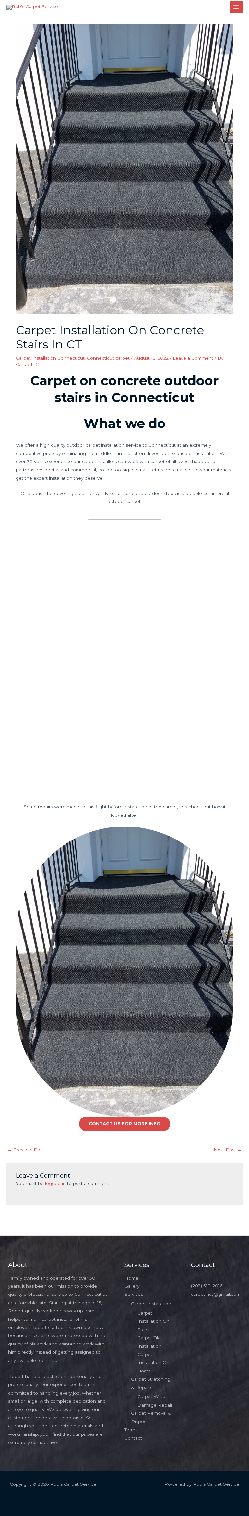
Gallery (131, 1286)
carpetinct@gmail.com (216, 1294)
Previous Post (25, 1149)
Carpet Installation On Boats (153, 1362)
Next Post (228, 1149)
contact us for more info (124, 1123)
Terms (130, 1429)
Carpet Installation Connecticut (50, 357)
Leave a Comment (193, 357)
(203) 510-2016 (206, 1285)
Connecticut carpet (108, 357)
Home (131, 1278)
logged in (55, 1183)
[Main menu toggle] (236, 7)
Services (133, 1294)
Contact (133, 1438)
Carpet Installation (151, 1303)
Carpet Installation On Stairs (153, 1321)
